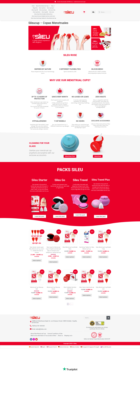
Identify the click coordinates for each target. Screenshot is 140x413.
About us (60, 335)
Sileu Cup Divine (36, 12)
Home (33, 6)
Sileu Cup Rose (42, 8)
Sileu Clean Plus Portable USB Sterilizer (43, 14)
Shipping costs (68, 335)
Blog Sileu (35, 8)
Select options (37, 260)
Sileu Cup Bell (45, 12)
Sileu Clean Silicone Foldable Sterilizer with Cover (43, 16)
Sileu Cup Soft (35, 10)
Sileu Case (51, 12)
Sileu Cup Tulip (51, 10)
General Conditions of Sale (54, 333)
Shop (52, 6)
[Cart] (84, 12)
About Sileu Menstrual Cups (42, 6)
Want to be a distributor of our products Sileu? (43, 335)
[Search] (108, 318)
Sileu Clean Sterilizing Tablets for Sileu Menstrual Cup (43, 18)
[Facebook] (31, 339)
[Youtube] (36, 339)
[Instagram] (34, 339)
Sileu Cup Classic (43, 10)
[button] (30, 38)
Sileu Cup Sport (50, 8)
